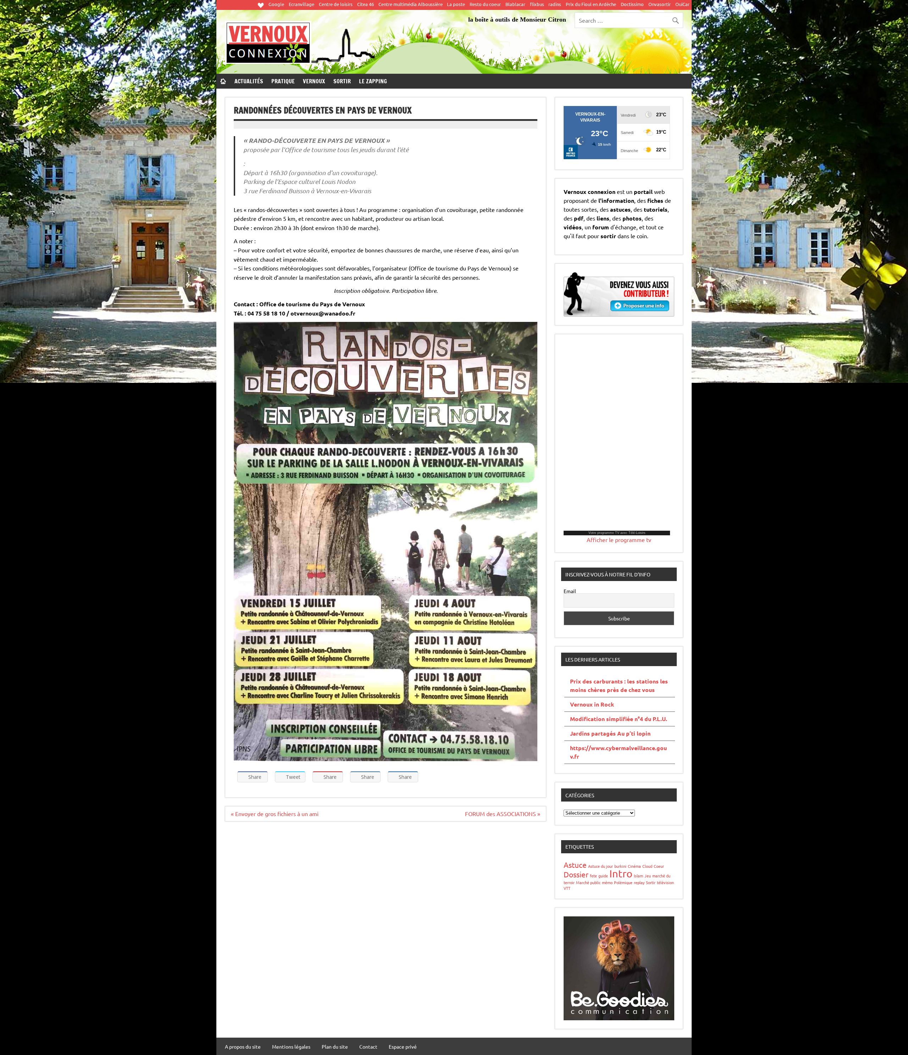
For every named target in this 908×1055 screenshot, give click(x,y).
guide (603, 875)
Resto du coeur (485, 4)
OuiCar (682, 4)
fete (593, 875)
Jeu (647, 875)
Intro (620, 873)
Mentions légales (291, 1046)
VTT (567, 888)
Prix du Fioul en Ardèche (591, 4)
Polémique (623, 882)
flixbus (537, 4)
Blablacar (515, 4)
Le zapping (373, 81)
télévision (665, 882)
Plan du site (335, 1046)
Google (276, 4)
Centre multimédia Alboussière (410, 4)
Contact (368, 1046)
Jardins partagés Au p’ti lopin (610, 733)
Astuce (575, 864)
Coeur (659, 866)
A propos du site (243, 1046)
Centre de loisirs (336, 4)
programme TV (608, 533)
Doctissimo (632, 4)
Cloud (647, 866)
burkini (620, 866)
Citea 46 (365, 4)
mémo (607, 882)
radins (554, 4)
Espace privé (403, 1046)
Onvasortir (659, 4)
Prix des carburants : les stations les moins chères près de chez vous (619, 685)
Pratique (283, 81)
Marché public (588, 882)
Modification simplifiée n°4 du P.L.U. (618, 718)
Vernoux (314, 81)
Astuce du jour (600, 866)
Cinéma (634, 866)
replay (639, 882)
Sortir (342, 81)
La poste (456, 4)
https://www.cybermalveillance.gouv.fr (618, 752)
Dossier (576, 874)
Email (570, 590)
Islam (638, 875)
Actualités (248, 81)
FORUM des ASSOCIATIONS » (502, 813)
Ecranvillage (301, 4)
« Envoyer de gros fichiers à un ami (275, 813)
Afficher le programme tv (619, 539)
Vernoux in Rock (592, 704)
